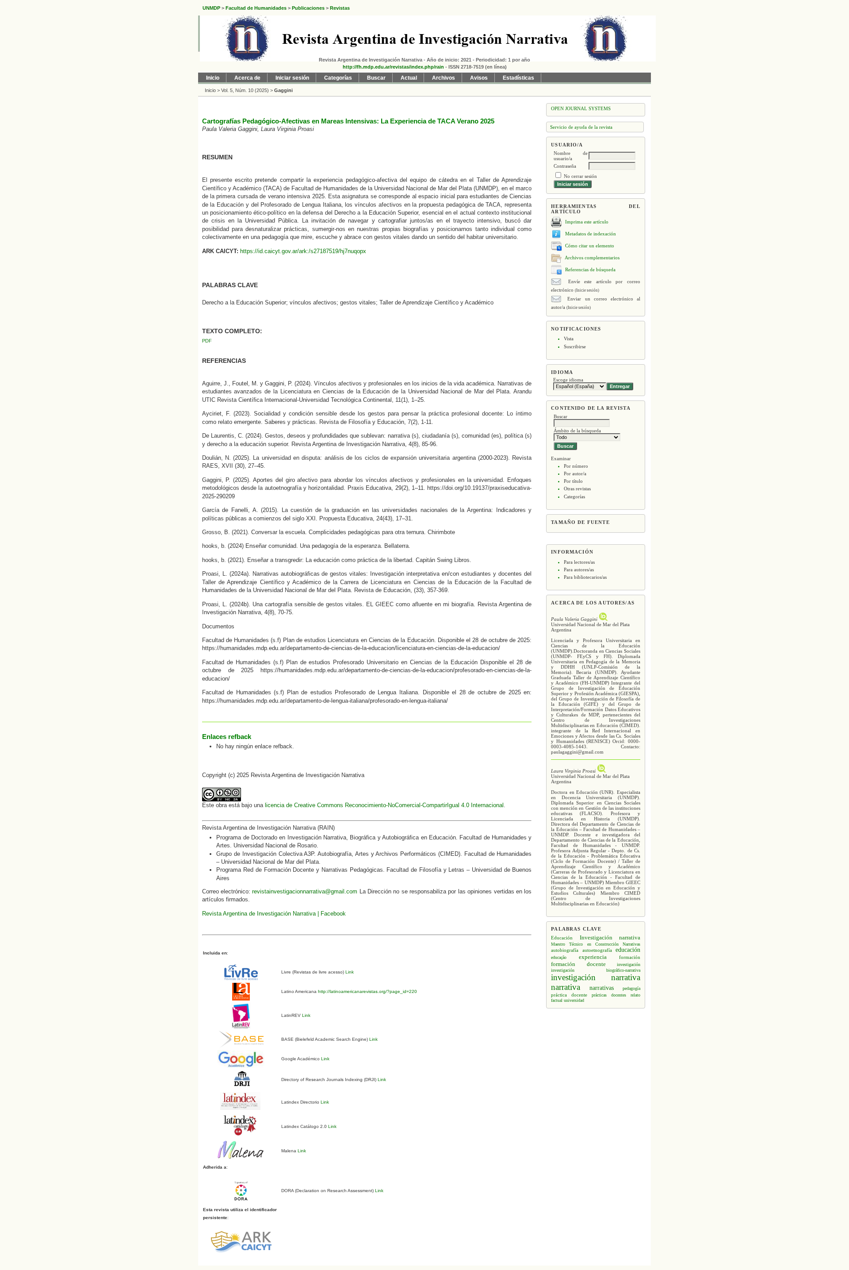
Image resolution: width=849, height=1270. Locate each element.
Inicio (212, 78)
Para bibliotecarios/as (585, 577)
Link (349, 972)
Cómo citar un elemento (589, 245)
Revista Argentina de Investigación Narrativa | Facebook (274, 913)
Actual (409, 78)
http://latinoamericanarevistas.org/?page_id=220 (367, 991)
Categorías (574, 496)
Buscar (376, 78)
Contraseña (565, 166)
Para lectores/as (579, 562)
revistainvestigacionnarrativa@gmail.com (304, 891)
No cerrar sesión (580, 176)
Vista (569, 338)
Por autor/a (575, 473)
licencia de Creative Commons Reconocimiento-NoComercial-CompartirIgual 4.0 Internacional (384, 805)
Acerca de (247, 78)
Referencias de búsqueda (590, 269)
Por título (573, 481)
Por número (576, 466)
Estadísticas (518, 78)
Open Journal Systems (581, 108)
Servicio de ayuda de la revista (581, 127)
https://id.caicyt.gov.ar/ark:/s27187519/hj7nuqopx (303, 251)
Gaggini (283, 90)
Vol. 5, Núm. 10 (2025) (245, 90)
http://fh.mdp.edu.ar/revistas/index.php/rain (393, 66)
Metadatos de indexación (590, 233)
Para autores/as (579, 569)
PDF (207, 340)
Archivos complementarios (592, 257)
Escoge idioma (568, 379)
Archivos (443, 78)
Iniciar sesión (292, 78)
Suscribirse (575, 346)
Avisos (479, 78)
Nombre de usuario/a (571, 155)
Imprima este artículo (586, 221)
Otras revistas (577, 488)
